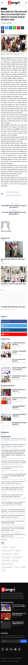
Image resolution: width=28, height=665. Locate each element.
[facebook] (3, 649)
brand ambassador (6, 554)
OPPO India (15, 560)
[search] (26, 2)
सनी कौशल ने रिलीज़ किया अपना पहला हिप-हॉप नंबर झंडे (19, 376)
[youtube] (15, 649)
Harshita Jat (14, 401)
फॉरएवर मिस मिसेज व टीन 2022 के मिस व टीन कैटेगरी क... (19, 614)
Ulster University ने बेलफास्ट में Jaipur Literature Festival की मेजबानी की (12, 467)
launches (16, 554)
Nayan (17, 567)
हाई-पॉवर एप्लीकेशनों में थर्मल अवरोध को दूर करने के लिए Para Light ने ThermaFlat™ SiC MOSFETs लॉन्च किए (13, 445)
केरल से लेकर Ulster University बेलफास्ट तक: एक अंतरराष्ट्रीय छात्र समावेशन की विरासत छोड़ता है (11, 495)
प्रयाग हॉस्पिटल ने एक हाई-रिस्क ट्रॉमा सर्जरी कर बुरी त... (14, 284)
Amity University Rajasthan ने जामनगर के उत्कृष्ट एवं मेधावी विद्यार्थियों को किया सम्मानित (13, 522)
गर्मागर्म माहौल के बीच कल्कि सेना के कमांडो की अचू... (18, 343)
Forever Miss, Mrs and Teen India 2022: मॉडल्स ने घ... (19, 606)
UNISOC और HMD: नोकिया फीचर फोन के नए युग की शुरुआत (19, 368)
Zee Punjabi (5, 547)
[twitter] (7, 649)
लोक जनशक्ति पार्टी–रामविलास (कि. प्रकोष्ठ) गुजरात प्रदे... (13, 260)
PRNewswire (4, 661)
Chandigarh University (7, 550)
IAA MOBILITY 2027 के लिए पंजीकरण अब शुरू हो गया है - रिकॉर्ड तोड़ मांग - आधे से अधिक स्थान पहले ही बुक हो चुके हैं (13, 510)
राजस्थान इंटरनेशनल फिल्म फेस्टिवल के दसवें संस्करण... (19, 415)
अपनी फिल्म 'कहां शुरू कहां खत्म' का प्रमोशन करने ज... (19, 390)
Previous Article (15, 203)
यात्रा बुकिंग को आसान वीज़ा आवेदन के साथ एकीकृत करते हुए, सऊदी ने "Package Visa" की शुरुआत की (13, 516)
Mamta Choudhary (6, 231)
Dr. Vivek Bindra (5, 560)
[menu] (2, 2)
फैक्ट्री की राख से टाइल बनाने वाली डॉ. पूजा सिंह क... (19, 398)
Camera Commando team (12, 192)
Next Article (13, 210)
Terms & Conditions (14, 661)
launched (17, 550)
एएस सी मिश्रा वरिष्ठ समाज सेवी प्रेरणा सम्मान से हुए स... (13, 307)
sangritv (3, 263)
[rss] (19, 649)
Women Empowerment (7, 567)
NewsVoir (14, 354)
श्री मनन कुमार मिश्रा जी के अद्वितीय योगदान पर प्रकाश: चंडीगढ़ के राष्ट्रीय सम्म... (14, 213)
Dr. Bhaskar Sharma (17, 557)
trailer (3, 570)
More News (4, 540)
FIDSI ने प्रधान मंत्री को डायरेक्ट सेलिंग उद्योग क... (18, 360)
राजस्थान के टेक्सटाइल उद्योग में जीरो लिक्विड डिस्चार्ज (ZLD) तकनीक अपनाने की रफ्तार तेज (13, 535)
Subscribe (23, 641)
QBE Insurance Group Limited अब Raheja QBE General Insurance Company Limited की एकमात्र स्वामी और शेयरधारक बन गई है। (12, 528)
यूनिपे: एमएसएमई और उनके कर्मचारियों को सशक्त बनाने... (19, 423)
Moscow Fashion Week (7, 564)
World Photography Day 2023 (13, 195)
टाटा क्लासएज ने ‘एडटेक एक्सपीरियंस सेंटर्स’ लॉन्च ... (19, 352)
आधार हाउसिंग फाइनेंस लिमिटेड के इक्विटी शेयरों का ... (18, 407)
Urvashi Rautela (5, 557)
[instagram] (11, 649)
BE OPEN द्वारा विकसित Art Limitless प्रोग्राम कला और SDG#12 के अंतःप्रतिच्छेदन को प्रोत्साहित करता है (13, 503)
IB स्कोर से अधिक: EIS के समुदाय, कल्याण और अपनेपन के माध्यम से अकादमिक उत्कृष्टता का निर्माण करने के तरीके (12, 488)
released (12, 547)
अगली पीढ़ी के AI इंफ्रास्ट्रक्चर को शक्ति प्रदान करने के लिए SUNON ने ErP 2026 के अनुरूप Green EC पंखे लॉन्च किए (13, 461)
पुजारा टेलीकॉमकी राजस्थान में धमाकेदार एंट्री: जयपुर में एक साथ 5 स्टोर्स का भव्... (14, 206)
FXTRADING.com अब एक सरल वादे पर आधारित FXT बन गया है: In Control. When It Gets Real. (13, 482)
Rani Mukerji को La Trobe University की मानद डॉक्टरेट (13, 439)
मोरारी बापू (23, 567)
